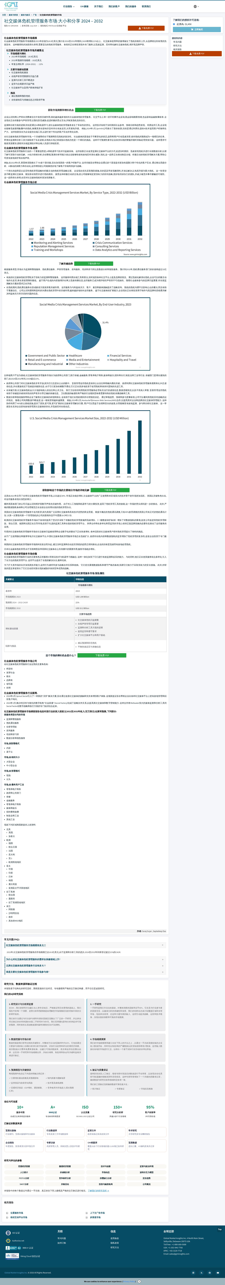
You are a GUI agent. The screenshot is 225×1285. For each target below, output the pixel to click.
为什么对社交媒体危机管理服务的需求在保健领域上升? (33, 959)
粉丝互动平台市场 (19, 1217)
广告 (35, 15)
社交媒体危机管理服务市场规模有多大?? (26, 945)
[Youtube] (217, 1272)
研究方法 (177, 45)
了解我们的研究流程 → (98, 1190)
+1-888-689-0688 (179, 1244)
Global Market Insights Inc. (16, 1272)
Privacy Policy (129, 1281)
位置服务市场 (17, 1213)
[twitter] (201, 1272)
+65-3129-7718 (175, 1250)
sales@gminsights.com (179, 1253)
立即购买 (199, 29)
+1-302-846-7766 (175, 1247)
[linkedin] (193, 1272)
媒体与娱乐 (25, 15)
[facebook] (209, 1272)
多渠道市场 (95, 1217)
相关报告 (177, 49)
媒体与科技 (13, 15)
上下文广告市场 (97, 1213)
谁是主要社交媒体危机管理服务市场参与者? (27, 971)
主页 (4, 15)
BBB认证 (53, 1112)
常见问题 (177, 41)
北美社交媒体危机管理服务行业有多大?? (26, 965)
